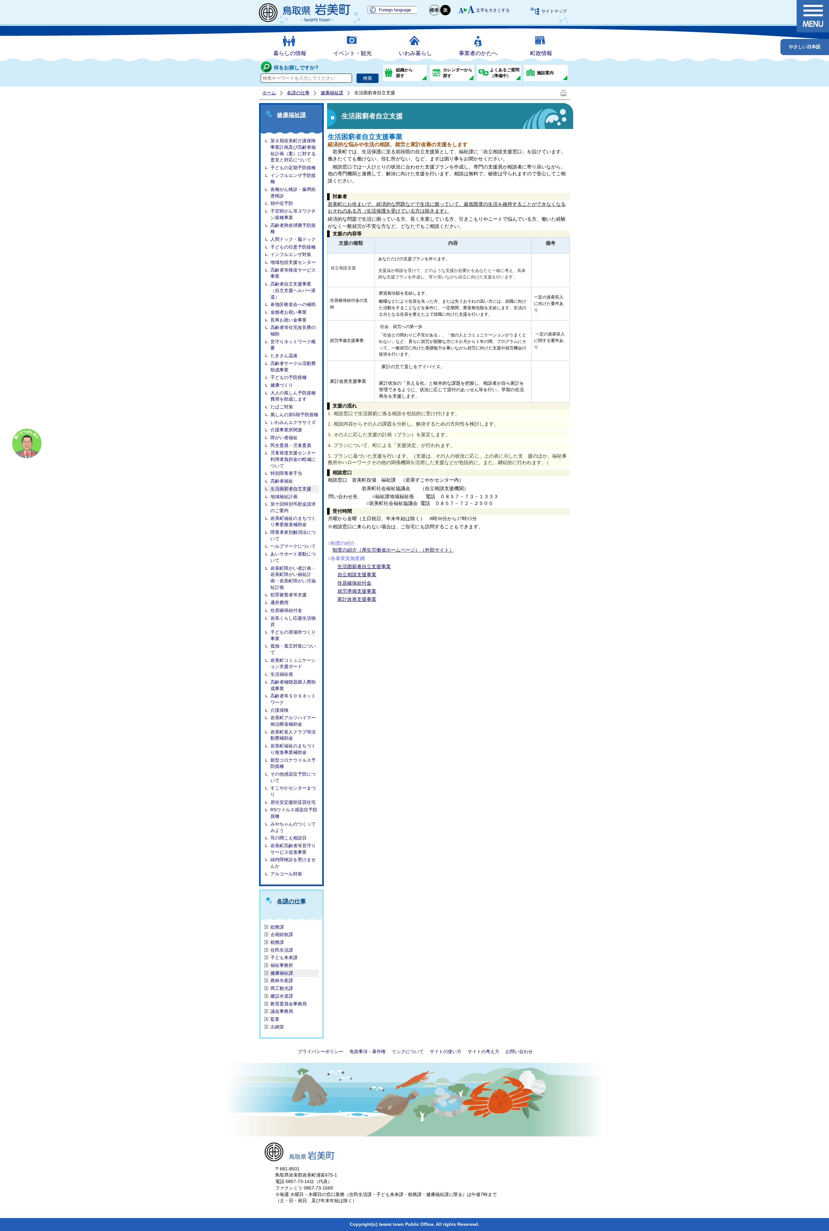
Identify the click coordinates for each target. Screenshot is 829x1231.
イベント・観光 (352, 53)
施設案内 (545, 72)
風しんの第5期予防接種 (294, 414)
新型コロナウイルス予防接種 (293, 763)
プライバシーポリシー (320, 1051)
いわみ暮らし (415, 53)
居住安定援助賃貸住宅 (293, 802)
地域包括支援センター (293, 262)
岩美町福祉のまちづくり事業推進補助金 (293, 521)
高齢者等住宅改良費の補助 (293, 330)
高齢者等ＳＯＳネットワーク (293, 699)
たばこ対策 (281, 406)
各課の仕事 (298, 92)
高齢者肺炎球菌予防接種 (293, 228)
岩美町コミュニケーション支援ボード (293, 663)
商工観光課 (281, 988)
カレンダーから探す (457, 72)
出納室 (277, 1026)
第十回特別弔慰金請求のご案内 (293, 507)
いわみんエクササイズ (293, 422)
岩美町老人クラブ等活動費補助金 (293, 735)
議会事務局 (281, 1011)
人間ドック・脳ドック (293, 239)
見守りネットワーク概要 (293, 345)
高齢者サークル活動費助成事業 (293, 366)
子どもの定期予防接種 (293, 167)
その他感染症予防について (293, 777)
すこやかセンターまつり (293, 791)
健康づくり (281, 385)
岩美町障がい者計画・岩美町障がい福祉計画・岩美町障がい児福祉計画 (293, 578)
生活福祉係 (281, 674)
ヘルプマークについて (293, 546)
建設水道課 (281, 996)
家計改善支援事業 (356, 599)
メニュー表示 (813, 16)
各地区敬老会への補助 (293, 304)
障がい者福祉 (284, 437)
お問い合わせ (519, 1051)
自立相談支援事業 (356, 574)
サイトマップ (554, 11)
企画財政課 (281, 934)
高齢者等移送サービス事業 (293, 273)
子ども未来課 (284, 957)
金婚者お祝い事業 (288, 312)
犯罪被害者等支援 (288, 594)
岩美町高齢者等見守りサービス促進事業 (293, 849)
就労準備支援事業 (356, 591)
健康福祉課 (332, 92)
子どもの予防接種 (288, 377)
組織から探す (404, 72)
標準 (434, 10)
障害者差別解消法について (293, 535)
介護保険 (279, 710)
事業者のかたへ (478, 53)
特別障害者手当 (286, 473)
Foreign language (395, 9)
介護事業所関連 (286, 429)
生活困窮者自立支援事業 (364, 566)
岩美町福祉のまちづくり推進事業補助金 (293, 749)
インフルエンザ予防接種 (293, 178)
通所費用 (279, 602)
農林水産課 (281, 980)
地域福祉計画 (284, 496)
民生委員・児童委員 (290, 445)
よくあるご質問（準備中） (504, 72)
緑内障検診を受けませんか (293, 863)
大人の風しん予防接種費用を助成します (293, 396)
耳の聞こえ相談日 (288, 837)
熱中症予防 (281, 203)
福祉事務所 (281, 965)
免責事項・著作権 (367, 1051)
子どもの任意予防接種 (293, 247)
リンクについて (408, 1051)
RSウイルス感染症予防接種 (293, 813)
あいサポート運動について (293, 557)
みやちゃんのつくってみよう (293, 827)
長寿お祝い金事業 (288, 319)
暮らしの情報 (289, 53)
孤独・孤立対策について (293, 649)
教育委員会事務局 (288, 1003)
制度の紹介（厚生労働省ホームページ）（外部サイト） (393, 550)
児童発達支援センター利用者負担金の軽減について (293, 459)
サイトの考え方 (483, 1051)
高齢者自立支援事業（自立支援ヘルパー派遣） (293, 290)
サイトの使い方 (445, 1051)
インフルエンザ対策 (290, 254)
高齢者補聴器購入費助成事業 (293, 685)
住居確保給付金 (286, 610)
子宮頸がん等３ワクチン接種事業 (293, 214)
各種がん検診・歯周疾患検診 (293, 192)
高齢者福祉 (281, 481)
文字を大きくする (493, 10)
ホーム (269, 92)
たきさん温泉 (284, 355)
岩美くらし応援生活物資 (293, 621)
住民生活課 (281, 950)
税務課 (277, 942)
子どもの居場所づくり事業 (293, 635)
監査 (274, 1019)
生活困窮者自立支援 (290, 488)
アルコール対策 (286, 873)
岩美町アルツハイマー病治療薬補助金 (293, 721)
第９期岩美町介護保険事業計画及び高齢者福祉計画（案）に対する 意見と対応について (293, 150)
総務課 (277, 927)
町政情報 (541, 53)
